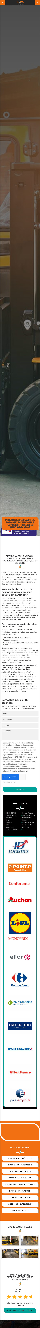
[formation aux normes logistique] (10, 1240)
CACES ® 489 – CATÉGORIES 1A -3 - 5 (20, 1184)
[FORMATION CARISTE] (29, 1253)
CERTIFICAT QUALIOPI (20, 1211)
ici (26, 771)
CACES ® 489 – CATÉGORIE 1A (20, 1158)
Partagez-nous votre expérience (20, 1310)
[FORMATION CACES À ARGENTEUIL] (29, 1240)
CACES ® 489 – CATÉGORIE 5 (20, 1178)
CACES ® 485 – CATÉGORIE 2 (20, 1197)
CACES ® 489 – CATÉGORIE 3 (20, 1171)
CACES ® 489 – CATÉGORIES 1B (20, 1165)
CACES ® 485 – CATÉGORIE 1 (20, 1191)
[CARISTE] (10, 1253)
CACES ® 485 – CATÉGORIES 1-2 (20, 1204)
